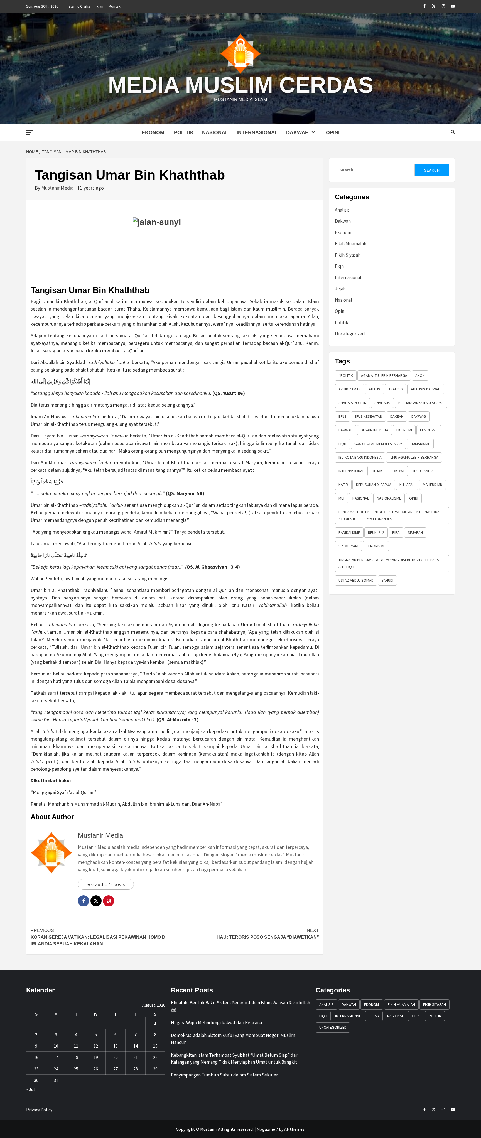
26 (96, 1068)
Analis (374, 389)
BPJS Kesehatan (368, 416)
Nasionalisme (389, 498)
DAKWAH (345, 429)
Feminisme (429, 429)
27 (115, 1068)
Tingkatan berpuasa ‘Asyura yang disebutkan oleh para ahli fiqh (388, 563)
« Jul (30, 1089)
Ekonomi (154, 132)
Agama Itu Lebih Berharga (384, 375)
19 (96, 1057)
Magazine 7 (267, 1129)
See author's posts (106, 884)
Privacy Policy (39, 1109)
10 (56, 1046)
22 (155, 1057)
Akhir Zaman (349, 389)
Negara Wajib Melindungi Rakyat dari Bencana (216, 1022)
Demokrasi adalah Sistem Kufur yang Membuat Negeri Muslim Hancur (233, 1039)
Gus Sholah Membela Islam (378, 443)
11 (76, 1046)
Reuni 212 (376, 532)
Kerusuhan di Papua (373, 484)
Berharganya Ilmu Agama (421, 402)
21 (135, 1057)
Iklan (99, 6)
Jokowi (397, 470)
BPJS (342, 416)
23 (36, 1068)
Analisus (382, 402)
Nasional (215, 132)
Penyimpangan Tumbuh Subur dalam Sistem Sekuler (224, 1075)
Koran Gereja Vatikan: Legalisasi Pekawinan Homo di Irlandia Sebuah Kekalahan (98, 937)
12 (96, 1046)
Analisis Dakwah (425, 389)
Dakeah (396, 416)
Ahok (420, 375)
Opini (333, 132)
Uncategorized (350, 334)
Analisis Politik (352, 402)
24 (56, 1068)
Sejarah (415, 532)
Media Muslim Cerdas (240, 85)
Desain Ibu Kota (374, 429)
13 (115, 1046)
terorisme (375, 546)
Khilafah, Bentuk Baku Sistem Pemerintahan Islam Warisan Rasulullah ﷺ (240, 1006)
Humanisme (420, 443)
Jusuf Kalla (423, 470)
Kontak (115, 6)
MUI (341, 498)
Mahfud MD (432, 484)
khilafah (407, 484)
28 (135, 1068)
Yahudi (387, 580)
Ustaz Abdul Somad (356, 580)
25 (76, 1068)
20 (115, 1057)
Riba (396, 532)
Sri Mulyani (348, 546)
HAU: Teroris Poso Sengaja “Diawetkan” (268, 934)
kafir (343, 484)
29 (155, 1068)
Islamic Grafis (79, 6)
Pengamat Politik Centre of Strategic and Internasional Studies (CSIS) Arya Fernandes (389, 515)
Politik (184, 132)
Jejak (340, 289)
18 (76, 1057)
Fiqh (339, 266)
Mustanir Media (58, 188)
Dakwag (418, 416)
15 (155, 1046)
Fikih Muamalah (350, 243)
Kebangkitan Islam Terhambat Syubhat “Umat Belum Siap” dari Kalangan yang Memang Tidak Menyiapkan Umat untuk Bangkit (234, 1058)
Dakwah (297, 132)
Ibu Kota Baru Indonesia (360, 457)
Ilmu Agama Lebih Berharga (414, 457)
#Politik (345, 375)
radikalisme (349, 532)
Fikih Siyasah (347, 255)
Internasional (257, 132)
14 (135, 1046)
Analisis (342, 210)
